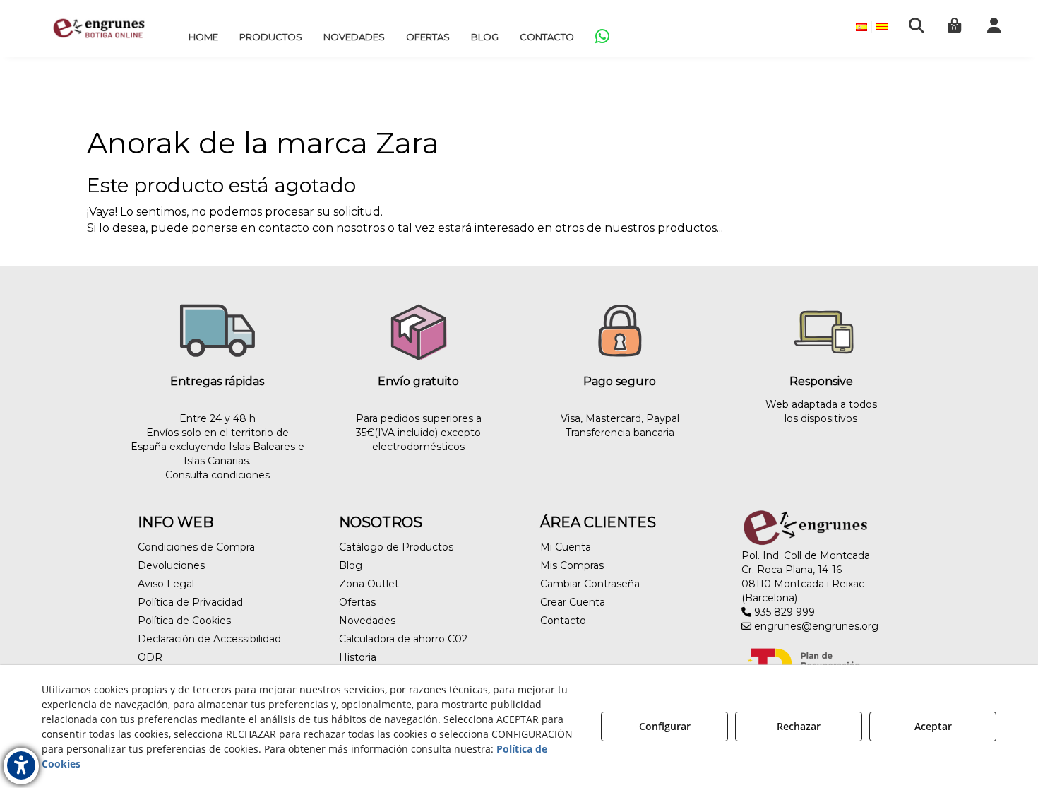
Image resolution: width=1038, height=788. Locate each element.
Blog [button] (350, 565)
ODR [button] (150, 657)
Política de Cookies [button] (184, 620)
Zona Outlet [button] (369, 583)
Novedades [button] (367, 620)
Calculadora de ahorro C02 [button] (403, 639)
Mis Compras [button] (572, 565)
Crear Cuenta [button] (572, 602)
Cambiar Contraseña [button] (590, 583)
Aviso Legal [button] (166, 583)
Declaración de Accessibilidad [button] (209, 639)
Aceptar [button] (933, 726)
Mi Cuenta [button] (565, 547)
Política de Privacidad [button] (190, 602)
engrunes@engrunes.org (814, 626)
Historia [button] (357, 657)
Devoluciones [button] (171, 565)
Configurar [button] (665, 726)
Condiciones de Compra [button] (196, 547)
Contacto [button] (563, 620)
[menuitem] (203, 36)
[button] (98, 28)
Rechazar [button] (799, 726)
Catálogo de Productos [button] (396, 547)
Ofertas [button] (357, 602)
